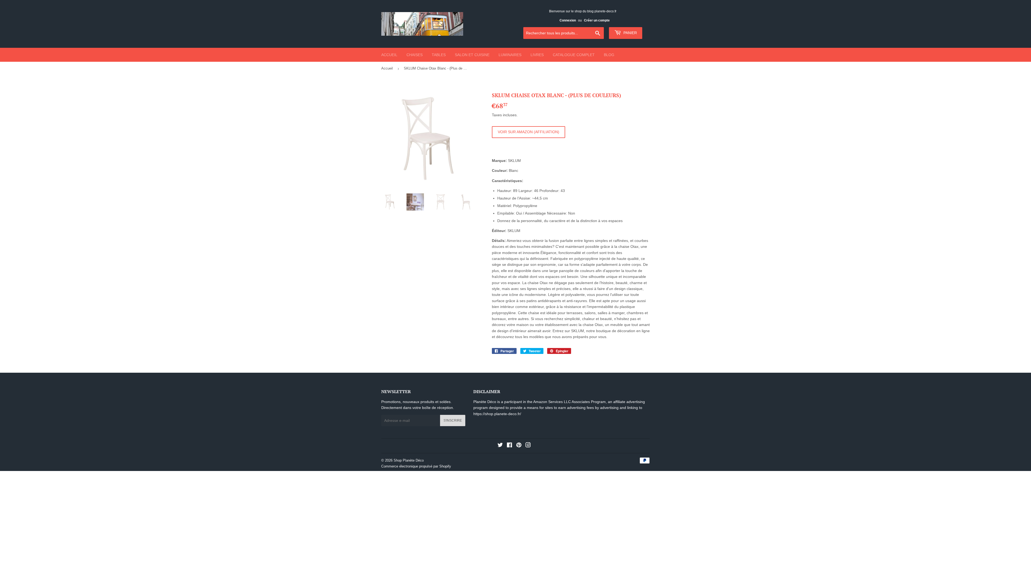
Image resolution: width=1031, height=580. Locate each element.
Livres (537, 55)
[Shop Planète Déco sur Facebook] (509, 446)
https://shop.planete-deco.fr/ (497, 414)
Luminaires (510, 55)
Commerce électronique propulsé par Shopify (416, 466)
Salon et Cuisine (472, 55)
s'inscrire (453, 420)
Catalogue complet (574, 55)
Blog (609, 55)
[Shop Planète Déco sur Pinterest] (519, 446)
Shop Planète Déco (409, 460)
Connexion (568, 20)
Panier (629, 33)
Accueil (389, 55)
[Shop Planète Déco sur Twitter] (500, 446)
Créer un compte (597, 20)
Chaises (414, 55)
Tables (439, 55)
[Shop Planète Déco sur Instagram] (528, 446)
